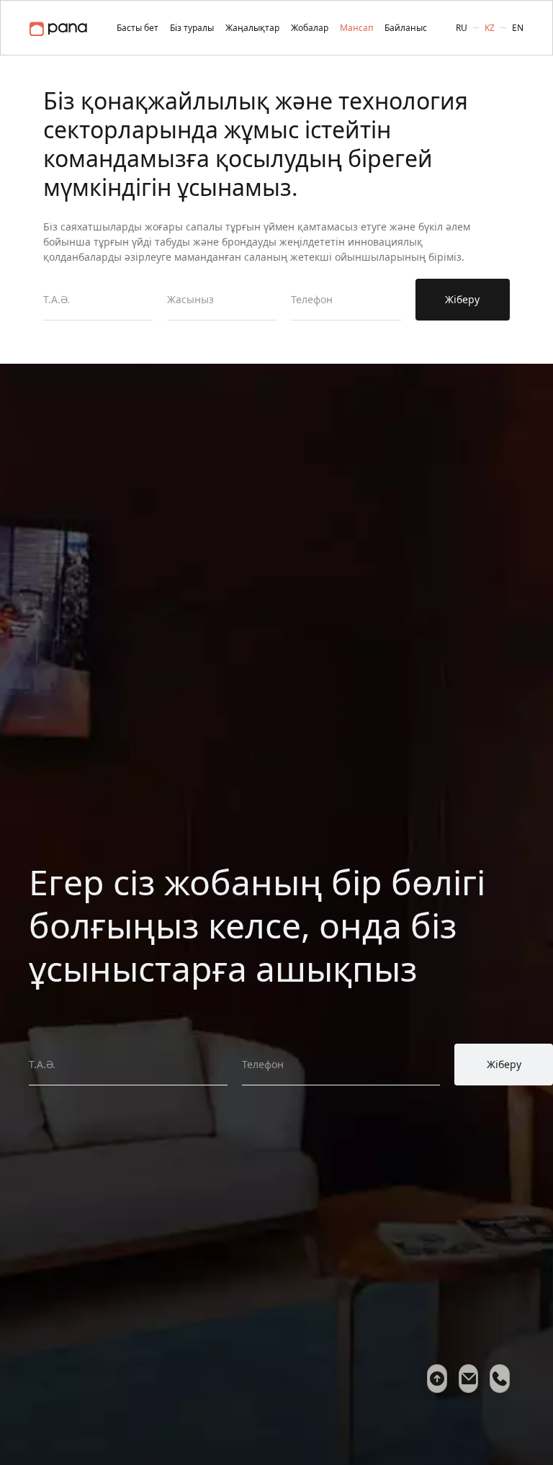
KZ (490, 28)
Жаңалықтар (252, 28)
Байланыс (406, 28)
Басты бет (137, 28)
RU (461, 28)
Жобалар (309, 28)
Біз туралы (192, 28)
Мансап (356, 28)
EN (517, 28)
